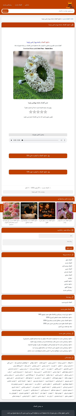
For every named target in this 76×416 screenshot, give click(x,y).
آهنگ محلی (68, 275)
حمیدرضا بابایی (17, 372)
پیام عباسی (41, 396)
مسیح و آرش (44, 390)
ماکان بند (37, 384)
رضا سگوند (49, 375)
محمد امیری (15, 387)
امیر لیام (27, 366)
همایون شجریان (23, 393)
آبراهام (70, 363)
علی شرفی (9, 378)
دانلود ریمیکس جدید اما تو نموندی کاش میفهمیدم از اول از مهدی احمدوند (50, 345)
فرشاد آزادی (21, 381)
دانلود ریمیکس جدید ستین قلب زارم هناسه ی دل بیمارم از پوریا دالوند (51, 342)
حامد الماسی (46, 372)
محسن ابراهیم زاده (16, 384)
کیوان (33, 396)
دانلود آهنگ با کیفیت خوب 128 (36, 172)
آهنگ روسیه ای (67, 266)
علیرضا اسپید (49, 381)
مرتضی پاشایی (25, 387)
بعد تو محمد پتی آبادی (65, 327)
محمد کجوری (45, 387)
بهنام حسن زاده (34, 369)
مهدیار (50, 393)
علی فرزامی (59, 381)
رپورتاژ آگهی (68, 287)
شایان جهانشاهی (67, 372)
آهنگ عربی (68, 269)
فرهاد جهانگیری (67, 384)
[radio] (45, 112)
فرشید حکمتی (11, 381)
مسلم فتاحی (34, 390)
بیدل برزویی (23, 369)
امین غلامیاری (68, 369)
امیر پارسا (34, 192)
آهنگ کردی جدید (67, 302)
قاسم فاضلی (56, 384)
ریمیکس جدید (7, 5)
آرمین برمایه (61, 363)
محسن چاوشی (56, 387)
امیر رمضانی (35, 366)
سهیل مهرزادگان (57, 378)
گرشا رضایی (25, 396)
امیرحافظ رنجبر (17, 366)
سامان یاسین (19, 375)
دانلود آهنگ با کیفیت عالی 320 (37, 156)
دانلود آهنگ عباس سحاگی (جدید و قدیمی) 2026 (57, 320)
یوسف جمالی (16, 396)
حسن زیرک (37, 372)
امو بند (53, 366)
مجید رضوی (28, 384)
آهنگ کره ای (68, 272)
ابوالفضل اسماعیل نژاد (21, 363)
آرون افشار (42, 363)
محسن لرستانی (67, 387)
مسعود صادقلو (55, 390)
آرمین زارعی (51, 363)
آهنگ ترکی (69, 260)
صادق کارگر (29, 378)
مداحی (27, 5)
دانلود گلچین (68, 281)
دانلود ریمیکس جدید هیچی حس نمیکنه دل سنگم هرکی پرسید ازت (52, 348)
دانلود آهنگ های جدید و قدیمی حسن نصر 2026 (57, 324)
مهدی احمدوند (16, 390)
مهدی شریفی (68, 393)
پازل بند (49, 396)
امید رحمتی (45, 366)
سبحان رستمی (8, 375)
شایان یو (37, 378)
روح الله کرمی (29, 375)
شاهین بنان (46, 378)
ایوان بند (49, 369)
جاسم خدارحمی (12, 369)
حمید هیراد (28, 372)
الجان (59, 366)
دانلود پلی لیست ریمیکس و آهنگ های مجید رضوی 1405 (55, 314)
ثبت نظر (69, 248)
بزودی (70, 278)
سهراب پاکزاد (68, 378)
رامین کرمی (58, 375)
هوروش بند (12, 393)
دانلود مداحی (68, 284)
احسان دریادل (68, 366)
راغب (9, 372)
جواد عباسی (56, 372)
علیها (29, 381)
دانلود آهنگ (45, 42)
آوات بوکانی (33, 363)
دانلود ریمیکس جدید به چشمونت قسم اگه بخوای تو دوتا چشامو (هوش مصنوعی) (47, 339)
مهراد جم (43, 393)
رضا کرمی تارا (39, 375)
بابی (43, 369)
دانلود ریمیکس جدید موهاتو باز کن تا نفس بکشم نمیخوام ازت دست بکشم (50, 351)
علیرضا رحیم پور (38, 381)
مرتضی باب (36, 387)
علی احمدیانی (19, 378)
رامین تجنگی (68, 375)
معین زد (25, 390)
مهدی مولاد (58, 393)
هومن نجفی (68, 396)
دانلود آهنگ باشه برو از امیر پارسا (59, 25)
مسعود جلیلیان (67, 390)
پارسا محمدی (58, 396)
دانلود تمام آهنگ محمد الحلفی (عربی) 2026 (59, 317)
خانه (72, 19)
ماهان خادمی (46, 384)
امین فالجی (58, 369)
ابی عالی (9, 363)
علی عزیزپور (68, 381)
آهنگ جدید (18, 5)
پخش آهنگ (37, 406)
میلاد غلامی (34, 393)
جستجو (5, 11)
